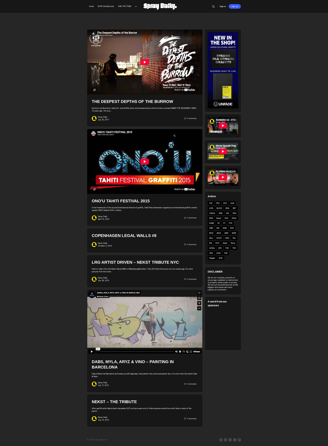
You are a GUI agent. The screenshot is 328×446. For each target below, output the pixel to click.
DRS (211, 218)
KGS (232, 228)
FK (218, 223)
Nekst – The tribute (114, 401)
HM (217, 228)
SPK (220, 248)
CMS (221, 213)
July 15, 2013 (103, 420)
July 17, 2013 (103, 385)
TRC (234, 248)
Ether (234, 218)
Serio (233, 243)
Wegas (212, 258)
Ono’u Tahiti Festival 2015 (121, 201)
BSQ (227, 208)
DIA (227, 213)
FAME (211, 223)
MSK (226, 233)
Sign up (234, 6)
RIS (210, 243)
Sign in (223, 6)
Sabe (225, 243)
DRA (234, 213)
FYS (230, 223)
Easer (218, 218)
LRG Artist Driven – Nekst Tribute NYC (135, 262)
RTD (217, 243)
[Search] (213, 6)
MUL (211, 238)
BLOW (219, 208)
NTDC (219, 238)
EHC (226, 218)
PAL (234, 238)
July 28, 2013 (103, 280)
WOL (221, 258)
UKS (211, 253)
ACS (225, 203)
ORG (227, 238)
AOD (211, 208)
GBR (211, 228)
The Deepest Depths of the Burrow (132, 101)
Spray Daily (102, 117)
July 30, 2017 (103, 120)
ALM (232, 203)
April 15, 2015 (103, 219)
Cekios (212, 213)
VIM (225, 253)
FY (224, 223)
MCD (211, 233)
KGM (225, 228)
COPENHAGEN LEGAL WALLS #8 (124, 235)
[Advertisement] (229, 328)
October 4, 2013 (105, 246)
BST (234, 208)
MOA (219, 233)
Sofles (212, 248)
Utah (218, 253)
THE (227, 248)
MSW (234, 233)
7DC (217, 203)
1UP (210, 203)
